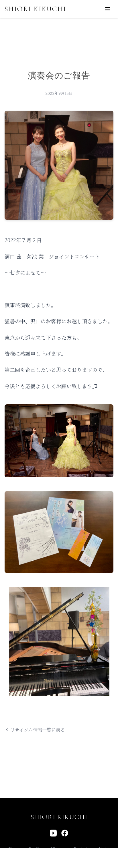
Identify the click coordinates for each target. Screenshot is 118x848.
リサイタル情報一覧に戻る (37, 729)
